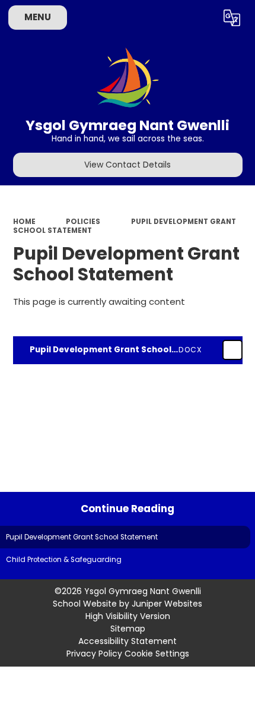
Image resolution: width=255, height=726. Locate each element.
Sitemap (127, 629)
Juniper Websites (167, 604)
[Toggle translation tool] (231, 18)
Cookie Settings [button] (157, 653)
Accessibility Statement (127, 641)
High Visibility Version (127, 616)
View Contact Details (127, 165)
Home (24, 221)
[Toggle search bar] (201, 18)
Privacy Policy (94, 653)
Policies (83, 221)
